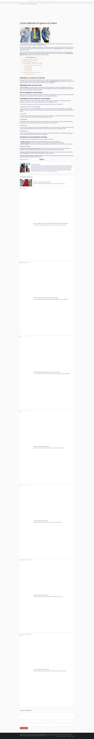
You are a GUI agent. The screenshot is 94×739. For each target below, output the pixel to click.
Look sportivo (28, 69)
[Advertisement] (47, 12)
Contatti (73, 736)
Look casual (28, 66)
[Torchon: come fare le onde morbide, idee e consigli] (26, 298)
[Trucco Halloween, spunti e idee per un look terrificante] (26, 372)
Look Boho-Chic (29, 70)
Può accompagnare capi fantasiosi (30, 62)
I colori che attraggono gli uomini (41, 669)
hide (36, 57)
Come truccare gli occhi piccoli (40, 520)
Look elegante (28, 68)
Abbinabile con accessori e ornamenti (30, 59)
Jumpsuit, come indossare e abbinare (42, 182)
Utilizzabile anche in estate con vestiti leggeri (32, 63)
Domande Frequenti (29, 74)
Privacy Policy (69, 736)
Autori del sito (58, 736)
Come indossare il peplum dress (41, 595)
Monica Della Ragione (35, 164)
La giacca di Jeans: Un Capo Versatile (33, 65)
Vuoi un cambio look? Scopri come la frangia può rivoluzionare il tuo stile (50, 223)
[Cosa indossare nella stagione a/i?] (26, 447)
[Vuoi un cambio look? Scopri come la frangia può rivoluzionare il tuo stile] (26, 224)
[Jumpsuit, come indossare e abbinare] (26, 182)
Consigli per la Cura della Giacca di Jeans (31, 72)
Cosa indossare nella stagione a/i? (41, 446)
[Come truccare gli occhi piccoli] (26, 521)
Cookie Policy (63, 736)
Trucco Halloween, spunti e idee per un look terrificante (46, 372)
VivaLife (21, 734)
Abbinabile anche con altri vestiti (30, 60)
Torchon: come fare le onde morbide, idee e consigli (45, 297)
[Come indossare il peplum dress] (26, 595)
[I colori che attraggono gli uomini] (26, 670)
